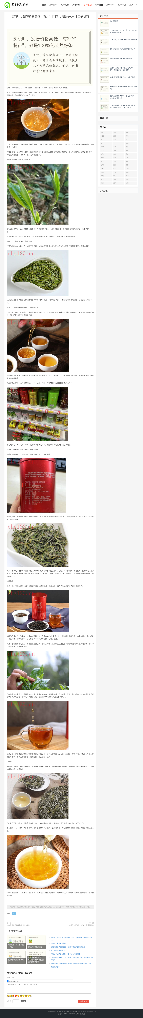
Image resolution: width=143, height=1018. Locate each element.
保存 (102, 150)
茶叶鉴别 (88, 5)
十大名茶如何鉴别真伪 (58, 950)
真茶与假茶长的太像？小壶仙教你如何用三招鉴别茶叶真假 (71, 963)
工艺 (114, 136)
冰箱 (102, 176)
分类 (127, 157)
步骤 (127, 132)
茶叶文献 (65, 5)
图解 (102, 168)
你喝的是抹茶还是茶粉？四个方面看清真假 (65, 954)
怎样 (114, 161)
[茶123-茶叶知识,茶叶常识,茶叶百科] (16, 5)
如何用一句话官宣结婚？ (59, 943)
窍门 (114, 183)
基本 (102, 139)
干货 (127, 165)
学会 (114, 147)
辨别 (127, 172)
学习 (114, 176)
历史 (114, 179)
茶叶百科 (99, 5)
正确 (114, 150)
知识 (114, 132)
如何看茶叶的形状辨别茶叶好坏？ (18, 925)
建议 (102, 154)
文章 (102, 179)
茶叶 (14, 913)
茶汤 (114, 165)
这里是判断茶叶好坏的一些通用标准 (81, 925)
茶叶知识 (53, 5)
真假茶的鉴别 (55, 967)
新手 (127, 139)
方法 (127, 136)
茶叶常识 (110, 5)
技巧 (102, 165)
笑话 (127, 176)
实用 (127, 161)
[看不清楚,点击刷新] (23, 1001)
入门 (114, 143)
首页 (44, 5)
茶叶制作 (76, 5)
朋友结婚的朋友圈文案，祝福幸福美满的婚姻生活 (68, 947)
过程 (102, 147)
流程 (127, 154)
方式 (114, 157)
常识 (114, 139)
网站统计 (82, 1014)
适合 (114, 168)
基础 (127, 143)
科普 (102, 161)
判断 (102, 157)
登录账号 (18, 981)
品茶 (131, 5)
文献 (127, 168)
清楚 (102, 183)
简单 (114, 154)
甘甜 (114, 172)
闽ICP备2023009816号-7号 (71, 1014)
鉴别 (127, 183)
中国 (102, 136)
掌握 (127, 147)
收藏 (127, 150)
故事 (127, 179)
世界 (102, 172)
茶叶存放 (122, 5)
